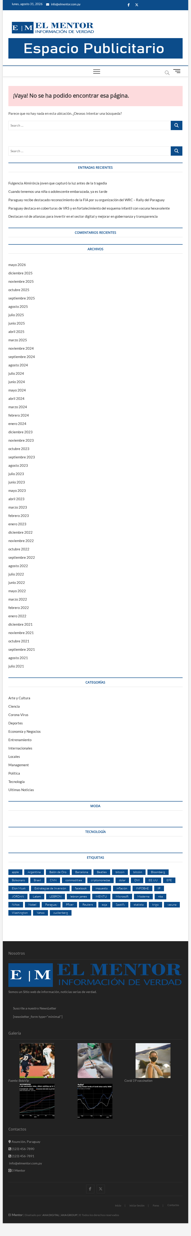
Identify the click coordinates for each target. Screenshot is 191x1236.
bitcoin (120, 872)
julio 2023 (16, 474)
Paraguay (51, 904)
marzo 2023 (17, 507)
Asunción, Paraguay (25, 1142)
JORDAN (18, 896)
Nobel (32, 904)
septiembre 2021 (21, 649)
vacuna (171, 904)
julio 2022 (16, 574)
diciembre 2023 (20, 432)
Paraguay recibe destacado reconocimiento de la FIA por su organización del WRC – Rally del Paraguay (86, 200)
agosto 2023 (18, 465)
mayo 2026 (17, 265)
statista (138, 904)
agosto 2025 (18, 306)
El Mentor (18, 1170)
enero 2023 (17, 524)
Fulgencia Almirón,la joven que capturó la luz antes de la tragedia (57, 183)
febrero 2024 (18, 415)
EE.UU (153, 880)
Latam (37, 896)
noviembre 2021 (21, 633)
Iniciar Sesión (137, 1205)
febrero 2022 (18, 607)
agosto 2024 (18, 365)
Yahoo (40, 912)
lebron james (78, 896)
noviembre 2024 (21, 348)
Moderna (143, 896)
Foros (156, 1205)
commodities (73, 880)
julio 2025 (16, 315)
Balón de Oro (57, 872)
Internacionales (20, 748)
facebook (81, 888)
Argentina (34, 872)
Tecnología (16, 781)
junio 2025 (16, 323)
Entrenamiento (19, 740)
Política (14, 773)
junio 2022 (16, 582)
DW (137, 880)
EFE (169, 880)
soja (104, 904)
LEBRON (55, 896)
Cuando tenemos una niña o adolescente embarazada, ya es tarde (57, 191)
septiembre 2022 (21, 557)
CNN (53, 880)
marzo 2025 (17, 340)
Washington (20, 912)
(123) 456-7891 (22, 1156)
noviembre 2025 (21, 281)
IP (159, 888)
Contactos (173, 1204)
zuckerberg (60, 912)
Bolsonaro (18, 880)
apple (15, 872)
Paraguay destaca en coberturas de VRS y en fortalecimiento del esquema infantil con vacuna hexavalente (89, 208)
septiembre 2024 (21, 357)
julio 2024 (16, 373)
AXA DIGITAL (50, 1215)
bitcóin (137, 872)
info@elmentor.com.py (65, 4)
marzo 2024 (17, 407)
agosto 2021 (18, 658)
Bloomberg (158, 872)
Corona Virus (18, 715)
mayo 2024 (17, 390)
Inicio (118, 1205)
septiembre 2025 (21, 298)
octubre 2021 (18, 641)
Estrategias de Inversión (50, 888)
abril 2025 (16, 331)
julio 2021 (16, 666)
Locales (14, 756)
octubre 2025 (18, 290)
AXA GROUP (69, 1215)
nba (160, 896)
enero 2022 (17, 616)
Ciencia (14, 706)
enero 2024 (17, 423)
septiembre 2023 (21, 457)
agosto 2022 (18, 566)
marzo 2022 (17, 599)
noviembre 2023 (21, 440)
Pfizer (70, 904)
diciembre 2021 (20, 624)
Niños (16, 904)
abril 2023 (16, 499)
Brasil (37, 880)
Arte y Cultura (19, 698)
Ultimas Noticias (21, 790)
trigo (155, 904)
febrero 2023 (18, 515)
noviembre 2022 (21, 541)
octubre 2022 (18, 549)
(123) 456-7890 (22, 1149)
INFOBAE (142, 888)
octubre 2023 (18, 449)
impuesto (102, 888)
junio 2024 (16, 382)
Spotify (120, 904)
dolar (122, 880)
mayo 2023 (17, 490)
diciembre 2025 (20, 273)
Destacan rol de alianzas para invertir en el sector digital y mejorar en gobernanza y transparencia (83, 216)
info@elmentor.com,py (25, 1163)
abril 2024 (16, 398)
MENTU (101, 896)
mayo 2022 (17, 591)
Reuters (87, 904)
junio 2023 (16, 482)
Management (18, 765)
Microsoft (122, 896)
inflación (121, 888)
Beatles (102, 872)
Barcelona (81, 872)
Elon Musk (19, 888)
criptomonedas (100, 880)
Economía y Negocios (24, 731)
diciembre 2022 (20, 532)
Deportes (15, 723)
